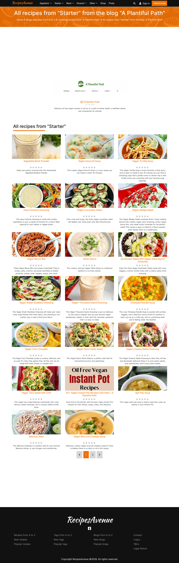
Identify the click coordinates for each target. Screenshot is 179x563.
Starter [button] (58, 3)
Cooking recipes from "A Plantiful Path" (79, 19)
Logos (137, 539)
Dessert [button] (81, 3)
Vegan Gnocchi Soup (89, 161)
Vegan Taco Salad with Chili (36, 392)
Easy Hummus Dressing (36, 210)
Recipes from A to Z (24, 535)
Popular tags (60, 544)
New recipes (20, 539)
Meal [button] (69, 3)
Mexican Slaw (36, 436)
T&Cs (136, 544)
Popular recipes (22, 544)
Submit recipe (160, 3)
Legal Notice (140, 548)
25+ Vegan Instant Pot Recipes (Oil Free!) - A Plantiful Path (89, 394)
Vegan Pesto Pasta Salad (89, 349)
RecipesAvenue (22, 2)
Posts (111, 3)
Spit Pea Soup (142, 392)
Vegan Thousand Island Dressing (89, 302)
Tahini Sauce (89, 258)
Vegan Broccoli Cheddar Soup (89, 436)
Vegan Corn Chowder (36, 349)
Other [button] (93, 3)
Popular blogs (101, 544)
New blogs (99, 539)
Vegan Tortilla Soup (142, 161)
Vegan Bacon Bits (36, 258)
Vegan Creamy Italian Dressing (142, 349)
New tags (59, 539)
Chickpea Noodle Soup (142, 302)
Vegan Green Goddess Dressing (36, 302)
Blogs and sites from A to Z (41, 19)
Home (20, 19)
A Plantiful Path (91, 101)
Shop (103, 3)
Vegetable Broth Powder (36, 161)
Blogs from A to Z (103, 535)
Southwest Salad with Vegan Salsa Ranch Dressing (143, 260)
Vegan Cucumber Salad (89, 210)
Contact (138, 535)
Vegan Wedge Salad (142, 210)
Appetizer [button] (45, 3)
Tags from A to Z (63, 535)
